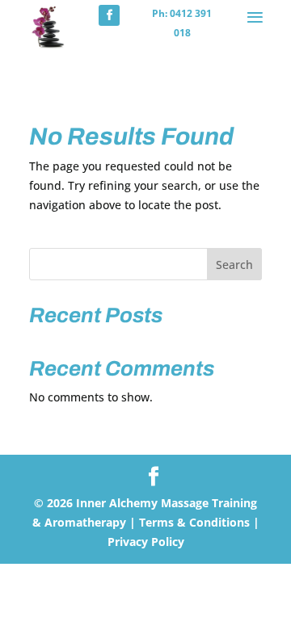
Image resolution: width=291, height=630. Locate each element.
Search (234, 264)
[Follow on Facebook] (109, 15)
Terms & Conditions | (197, 522)
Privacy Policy (146, 541)
